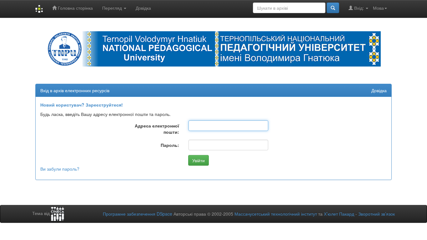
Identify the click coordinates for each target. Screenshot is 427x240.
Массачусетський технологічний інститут (275, 214)
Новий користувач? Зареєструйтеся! (81, 105)
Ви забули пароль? (59, 169)
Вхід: (359, 8)
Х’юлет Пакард (339, 214)
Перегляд (112, 8)
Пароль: (170, 145)
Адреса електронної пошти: (157, 128)
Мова (378, 8)
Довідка (143, 8)
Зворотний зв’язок (376, 214)
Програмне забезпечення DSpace (137, 214)
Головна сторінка (75, 8)
